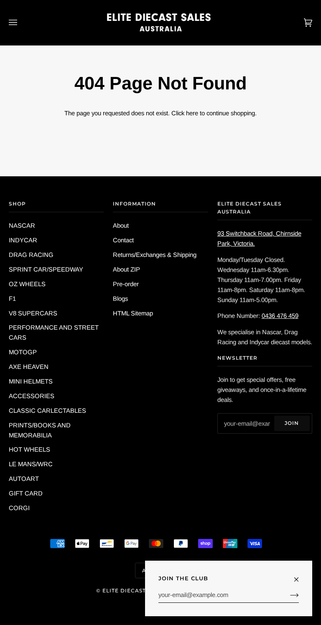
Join (292, 423)
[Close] (300, 575)
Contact (123, 240)
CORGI (19, 507)
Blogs (120, 298)
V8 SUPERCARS (33, 313)
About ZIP (126, 269)
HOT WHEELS (29, 449)
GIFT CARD (26, 493)
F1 (12, 298)
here (192, 113)
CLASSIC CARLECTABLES (47, 410)
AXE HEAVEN (28, 366)
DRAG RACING (31, 254)
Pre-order (126, 283)
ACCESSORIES (31, 395)
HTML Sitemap (133, 313)
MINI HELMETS (31, 381)
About (121, 225)
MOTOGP (23, 352)
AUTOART (24, 478)
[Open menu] (21, 22)
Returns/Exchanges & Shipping (154, 254)
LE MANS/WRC (31, 463)
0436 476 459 (280, 315)
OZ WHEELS (27, 283)
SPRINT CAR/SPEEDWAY (46, 269)
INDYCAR (23, 240)
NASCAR (22, 225)
